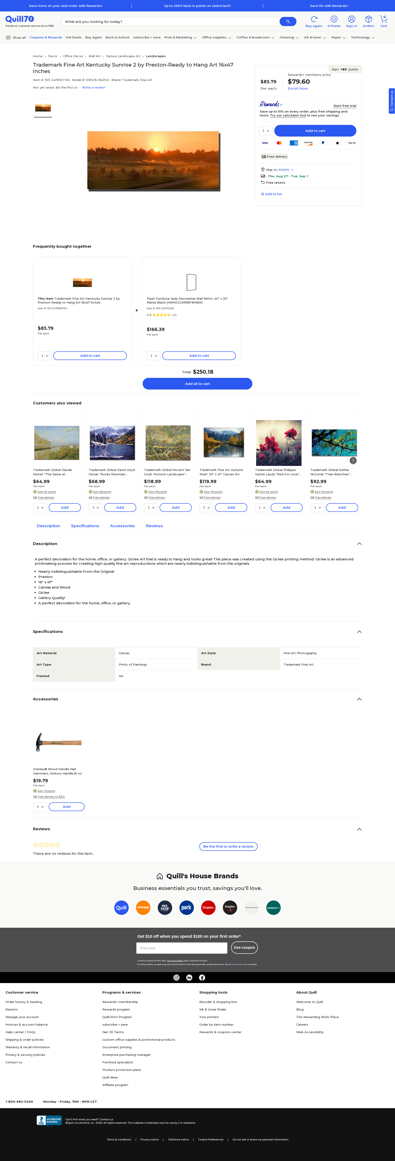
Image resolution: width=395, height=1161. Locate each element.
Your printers (209, 1017)
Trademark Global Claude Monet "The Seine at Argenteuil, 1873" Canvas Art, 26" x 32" (55, 472)
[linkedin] (189, 977)
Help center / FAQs (20, 1032)
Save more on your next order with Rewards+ (66, 6)
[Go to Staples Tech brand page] (230, 908)
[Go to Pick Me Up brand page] (165, 908)
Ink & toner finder (212, 1009)
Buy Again (93, 37)
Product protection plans (121, 1070)
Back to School (118, 37)
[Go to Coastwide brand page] (143, 908)
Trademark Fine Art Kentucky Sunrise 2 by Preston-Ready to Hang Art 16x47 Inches (79, 300)
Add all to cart (197, 384)
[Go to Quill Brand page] (121, 908)
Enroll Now (298, 88)
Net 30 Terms (113, 1032)
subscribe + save (147, 37)
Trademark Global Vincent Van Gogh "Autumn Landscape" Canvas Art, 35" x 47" (167, 472)
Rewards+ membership (120, 1002)
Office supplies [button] (214, 37)
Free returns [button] (275, 182)
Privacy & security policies (25, 1054)
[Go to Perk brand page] (187, 908)
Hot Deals (74, 37)
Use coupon (244, 947)
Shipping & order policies (24, 1039)
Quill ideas (110, 1077)
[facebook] (202, 977)
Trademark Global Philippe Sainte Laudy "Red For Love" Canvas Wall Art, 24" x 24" (277, 472)
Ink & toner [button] (312, 37)
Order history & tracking (23, 1002)
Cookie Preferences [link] (210, 1139)
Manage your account (22, 1017)
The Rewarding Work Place (317, 1017)
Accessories (122, 526)
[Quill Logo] (19, 19)
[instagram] (176, 977)
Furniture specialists (117, 1062)
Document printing (116, 1047)
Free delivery (277, 156)
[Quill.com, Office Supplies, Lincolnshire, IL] (49, 1121)
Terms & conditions (119, 1139)
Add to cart (315, 131)
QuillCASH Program (117, 1017)
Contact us (13, 1062)
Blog (300, 1009)
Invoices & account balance (26, 1024)
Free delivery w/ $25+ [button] (51, 796)
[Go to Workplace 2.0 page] (273, 908)
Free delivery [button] (46, 497)
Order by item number (216, 1024)
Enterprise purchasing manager (126, 1054)
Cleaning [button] (287, 37)
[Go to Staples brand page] (208, 908)
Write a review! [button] (93, 87)
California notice (178, 1139)
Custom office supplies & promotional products (138, 1039)
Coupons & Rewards (45, 37)
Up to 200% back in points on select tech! (197, 6)
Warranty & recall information (27, 1047)
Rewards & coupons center (220, 1032)
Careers (302, 1024)
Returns (11, 1009)
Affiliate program (115, 1085)
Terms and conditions (175, 961)
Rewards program (116, 1009)
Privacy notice (150, 1139)
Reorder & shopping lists (218, 1002)
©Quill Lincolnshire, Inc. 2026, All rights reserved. (96, 1122)
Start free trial (345, 106)
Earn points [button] (345, 69)
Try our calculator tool (288, 115)
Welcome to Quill (309, 1002)
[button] (288, 21)
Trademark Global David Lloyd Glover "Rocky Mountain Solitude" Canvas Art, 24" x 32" (112, 472)
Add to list (273, 194)
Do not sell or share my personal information (260, 1139)
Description (48, 526)
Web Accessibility (309, 1032)
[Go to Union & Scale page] (252, 908)
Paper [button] (336, 37)
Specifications (85, 526)
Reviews (154, 526)
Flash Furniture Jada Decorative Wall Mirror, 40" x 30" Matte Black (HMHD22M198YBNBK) (187, 300)
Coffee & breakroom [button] (253, 37)
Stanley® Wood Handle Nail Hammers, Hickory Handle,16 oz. (58, 771)
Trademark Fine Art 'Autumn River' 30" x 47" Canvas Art (221, 472)
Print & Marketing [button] (178, 37)
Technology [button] (360, 37)
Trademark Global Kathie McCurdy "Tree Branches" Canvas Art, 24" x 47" (330, 472)
